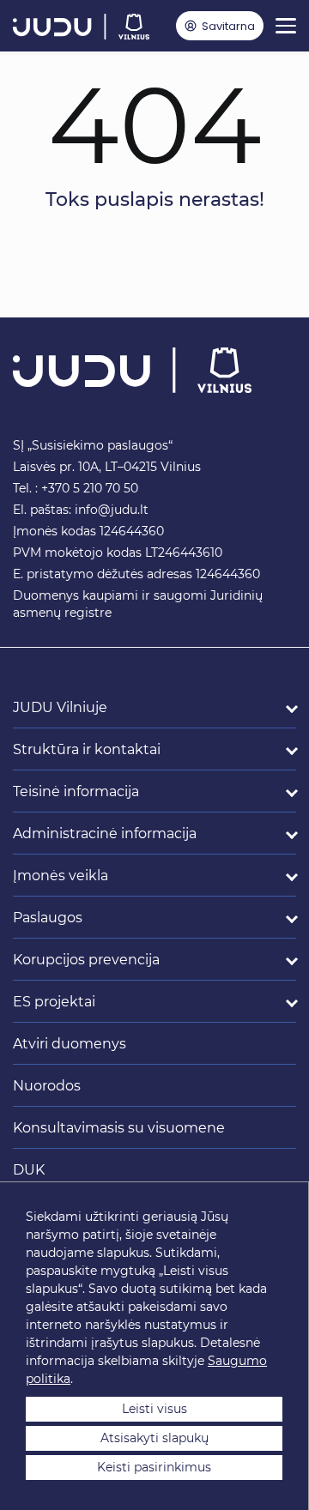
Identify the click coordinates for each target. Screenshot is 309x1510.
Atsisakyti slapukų (154, 1438)
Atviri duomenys (69, 1044)
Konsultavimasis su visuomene (119, 1128)
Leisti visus (154, 1408)
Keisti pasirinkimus (154, 1467)
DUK (29, 1170)
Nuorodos (47, 1086)
